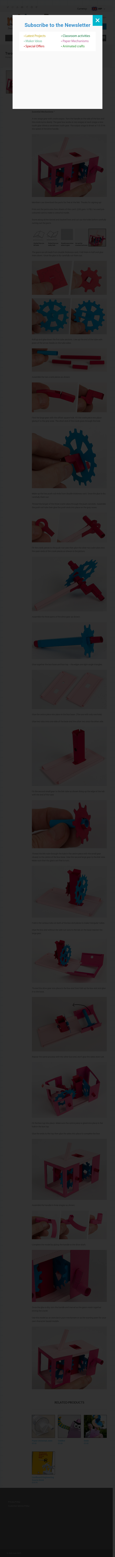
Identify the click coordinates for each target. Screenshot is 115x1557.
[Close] (97, 20)
